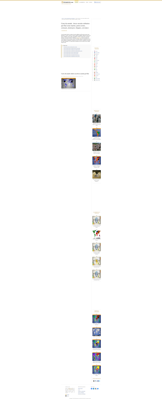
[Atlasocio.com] (66, 2)
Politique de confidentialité (81, 391)
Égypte (96, 66)
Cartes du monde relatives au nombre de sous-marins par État (72, 49)
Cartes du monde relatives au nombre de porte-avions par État (72, 48)
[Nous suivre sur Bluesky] (98, 388)
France (96, 51)
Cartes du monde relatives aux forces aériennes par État (71, 52)
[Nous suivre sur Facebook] (91, 388)
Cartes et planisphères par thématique (69, 18)
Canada (96, 63)
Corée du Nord (97, 73)
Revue (90, 2)
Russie (96, 57)
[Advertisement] (81, 11)
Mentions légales (80, 388)
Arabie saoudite (97, 78)
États (87, 2)
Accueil (63, 18)
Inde (96, 67)
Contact (67, 395)
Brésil (96, 69)
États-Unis (96, 54)
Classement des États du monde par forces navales (70, 46)
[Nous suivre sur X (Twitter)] (96, 388)
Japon (96, 70)
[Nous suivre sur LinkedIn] (94, 388)
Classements (82, 2)
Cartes (76, 2)
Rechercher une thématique (81, 393)
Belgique (96, 72)
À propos (67, 394)
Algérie (96, 55)
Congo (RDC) (97, 52)
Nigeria (96, 61)
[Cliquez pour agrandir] (68, 83)
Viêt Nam (96, 75)
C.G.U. (79, 389)
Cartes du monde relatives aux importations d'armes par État (72, 56)
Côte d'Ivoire (97, 60)
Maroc (96, 58)
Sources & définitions (81, 392)
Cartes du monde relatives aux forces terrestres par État (71, 53)
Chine (96, 64)
